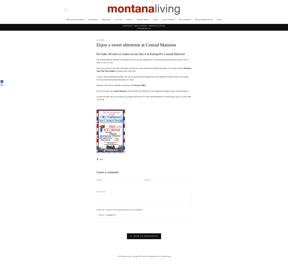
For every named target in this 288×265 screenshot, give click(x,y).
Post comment (107, 215)
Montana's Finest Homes (76, 19)
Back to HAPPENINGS (145, 236)
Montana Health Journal (204, 19)
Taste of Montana (168, 19)
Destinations (93, 19)
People (155, 19)
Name (99, 180)
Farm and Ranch (185, 19)
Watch (219, 19)
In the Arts (118, 19)
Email (148, 180)
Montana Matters (143, 19)
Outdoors (129, 19)
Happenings (106, 19)
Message (101, 192)
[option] (144, 27)
